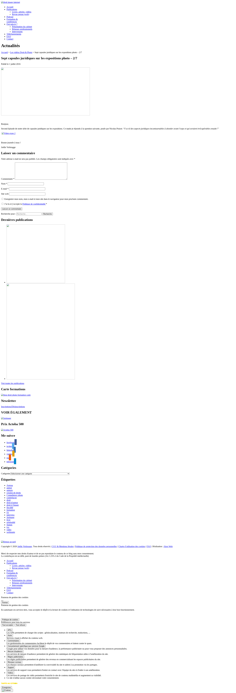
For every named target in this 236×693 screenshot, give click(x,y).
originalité (11, 522)
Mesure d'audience (15, 651)
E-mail (4, 189)
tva (8, 527)
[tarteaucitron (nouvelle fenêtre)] (9, 685)
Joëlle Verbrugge (24, 546)
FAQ (9, 36)
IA (8, 512)
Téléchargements (14, 34)
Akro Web (168, 546)
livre (8, 520)
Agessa (10, 485)
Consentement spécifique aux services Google (26, 646)
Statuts (9, 525)
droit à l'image (13, 505)
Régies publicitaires (15, 657)
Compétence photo (15, 495)
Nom (4, 184)
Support (11, 667)
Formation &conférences (12, 20)
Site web (5, 194)
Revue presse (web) (20, 14)
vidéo (9, 530)
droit (9, 500)
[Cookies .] (7, 690)
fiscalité (10, 507)
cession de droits (14, 493)
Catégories (5, 473)
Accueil (10, 7)
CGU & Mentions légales (63, 546)
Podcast (10, 17)
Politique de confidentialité (34, 204)
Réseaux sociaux (14, 662)
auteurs (10, 490)
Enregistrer (6, 687)
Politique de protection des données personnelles (96, 546)
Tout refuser (20, 625)
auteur (9, 488)
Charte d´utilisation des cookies (131, 546)
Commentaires (13, 641)
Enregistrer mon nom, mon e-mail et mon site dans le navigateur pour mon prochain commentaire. (46, 199)
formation (11, 510)
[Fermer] (2, 600)
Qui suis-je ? (12, 24)
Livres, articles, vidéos (21, 12)
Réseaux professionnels (22, 29)
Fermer (5, 603)
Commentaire (7, 179)
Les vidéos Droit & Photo (21, 52)
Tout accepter (7, 625)
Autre (10, 635)
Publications (12, 9)
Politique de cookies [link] (10, 620)
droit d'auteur (12, 502)
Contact (10, 39)
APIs (10, 630)
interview (11, 515)
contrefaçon (12, 498)
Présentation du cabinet (22, 26)
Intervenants (17, 31)
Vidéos (10, 673)
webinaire (11, 532)
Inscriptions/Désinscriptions (13, 406)
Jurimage (10, 517)
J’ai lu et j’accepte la (25, 204)
